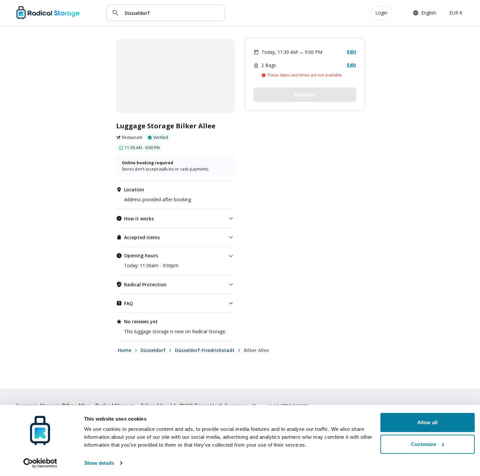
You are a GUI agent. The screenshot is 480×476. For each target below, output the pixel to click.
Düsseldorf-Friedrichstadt (205, 350)
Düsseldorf (153, 350)
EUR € (455, 13)
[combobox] (172, 12)
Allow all (427, 422)
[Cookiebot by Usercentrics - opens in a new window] (40, 463)
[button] (175, 218)
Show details (99, 463)
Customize (423, 444)
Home (124, 350)
